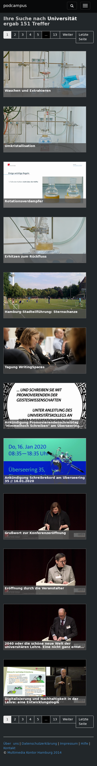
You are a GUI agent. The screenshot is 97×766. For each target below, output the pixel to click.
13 (55, 35)
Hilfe (84, 744)
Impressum (69, 744)
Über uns (11, 744)
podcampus (15, 5)
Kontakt (9, 748)
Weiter (68, 35)
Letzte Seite (83, 37)
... (46, 35)
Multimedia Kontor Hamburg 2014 (34, 753)
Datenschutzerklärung (39, 744)
